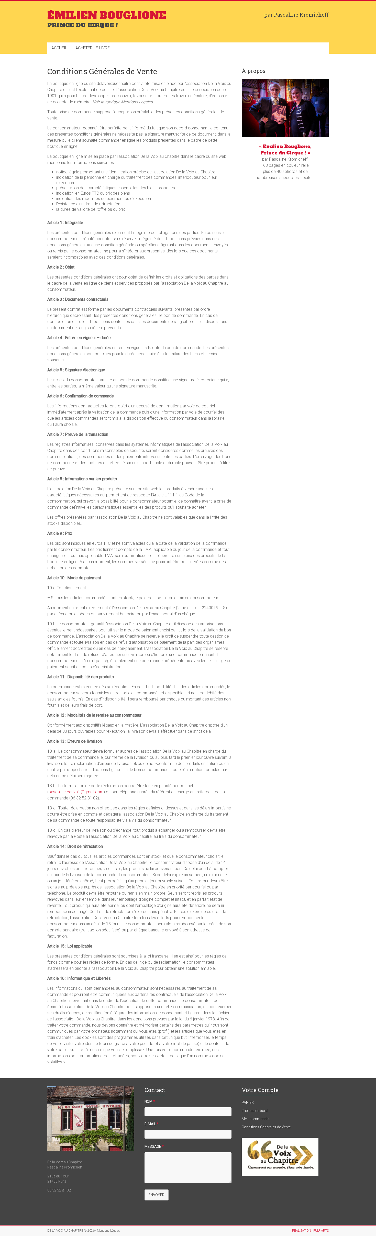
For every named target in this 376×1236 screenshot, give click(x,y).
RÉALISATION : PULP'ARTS (310, 1230)
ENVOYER (156, 1195)
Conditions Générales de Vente (266, 1127)
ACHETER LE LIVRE (92, 48)
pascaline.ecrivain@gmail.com (76, 791)
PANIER (248, 1102)
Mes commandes (256, 1119)
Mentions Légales (108, 1230)
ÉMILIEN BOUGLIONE (106, 15)
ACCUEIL (59, 48)
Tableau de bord (255, 1111)
